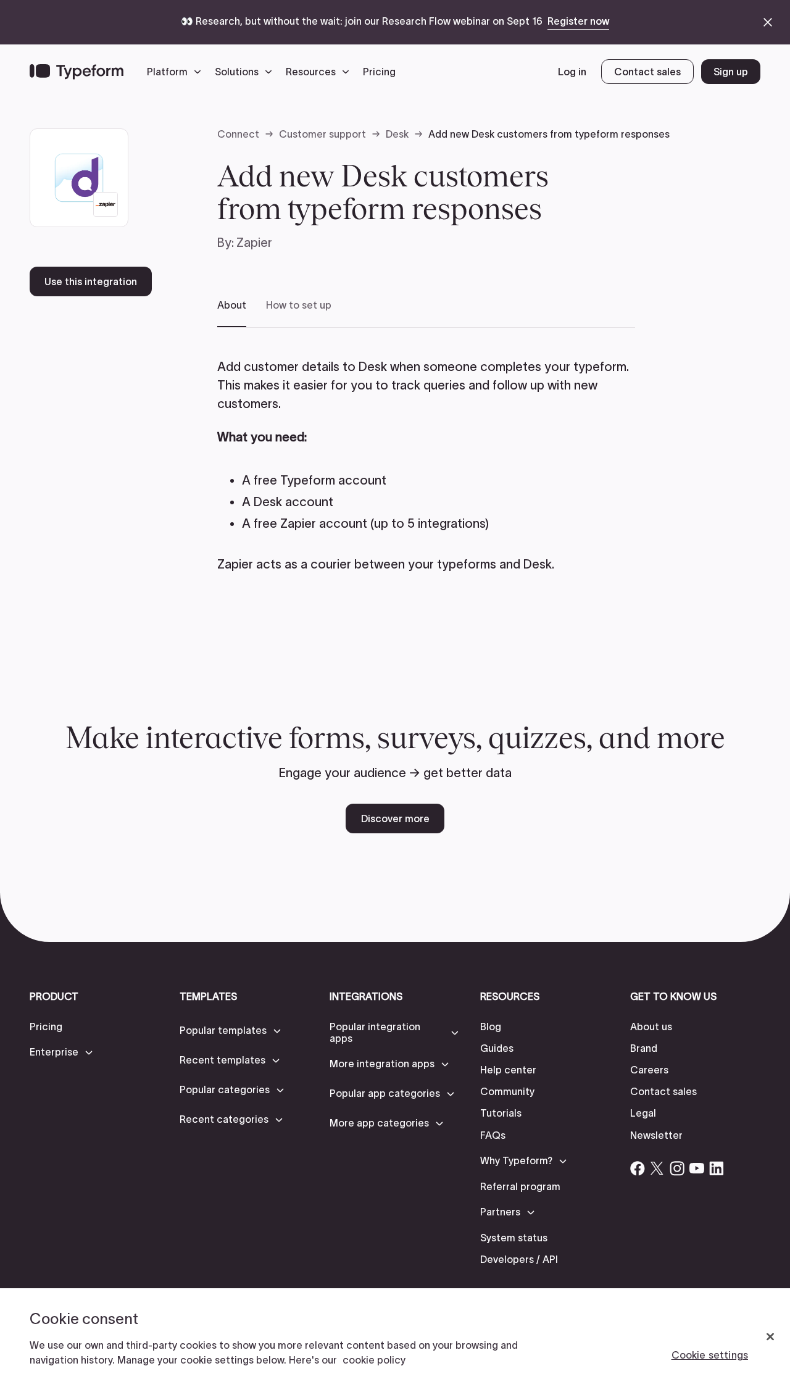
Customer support (322, 134)
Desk (397, 134)
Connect (238, 134)
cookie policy (374, 1359)
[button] (177, 71)
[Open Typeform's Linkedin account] (716, 1168)
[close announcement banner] (767, 22)
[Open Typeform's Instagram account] (677, 1168)
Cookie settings (710, 1354)
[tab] (231, 313)
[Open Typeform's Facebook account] (637, 1168)
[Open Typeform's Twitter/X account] (657, 1168)
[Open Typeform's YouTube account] (696, 1168)
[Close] (770, 1337)
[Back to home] (76, 71)
